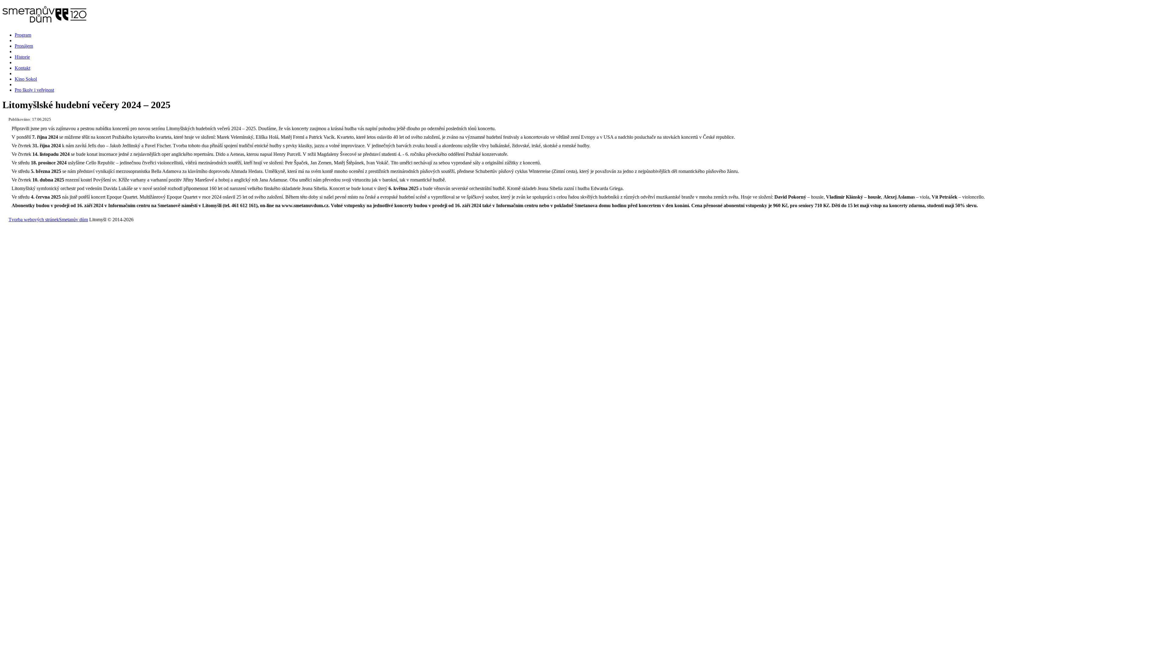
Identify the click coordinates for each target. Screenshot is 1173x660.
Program (23, 35)
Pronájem (24, 46)
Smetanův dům (73, 219)
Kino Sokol (26, 79)
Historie (22, 57)
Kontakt (22, 68)
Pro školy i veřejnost (34, 90)
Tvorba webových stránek (34, 219)
